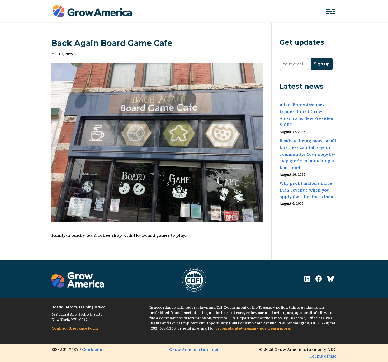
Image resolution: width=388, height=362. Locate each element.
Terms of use (323, 356)
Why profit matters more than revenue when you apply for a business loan (306, 189)
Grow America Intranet (194, 349)
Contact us (93, 349)
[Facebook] (318, 278)
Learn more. (279, 328)
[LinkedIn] (307, 278)
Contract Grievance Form (74, 328)
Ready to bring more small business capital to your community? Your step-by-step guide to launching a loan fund (308, 154)
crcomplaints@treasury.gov (240, 328)
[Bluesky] (330, 278)
